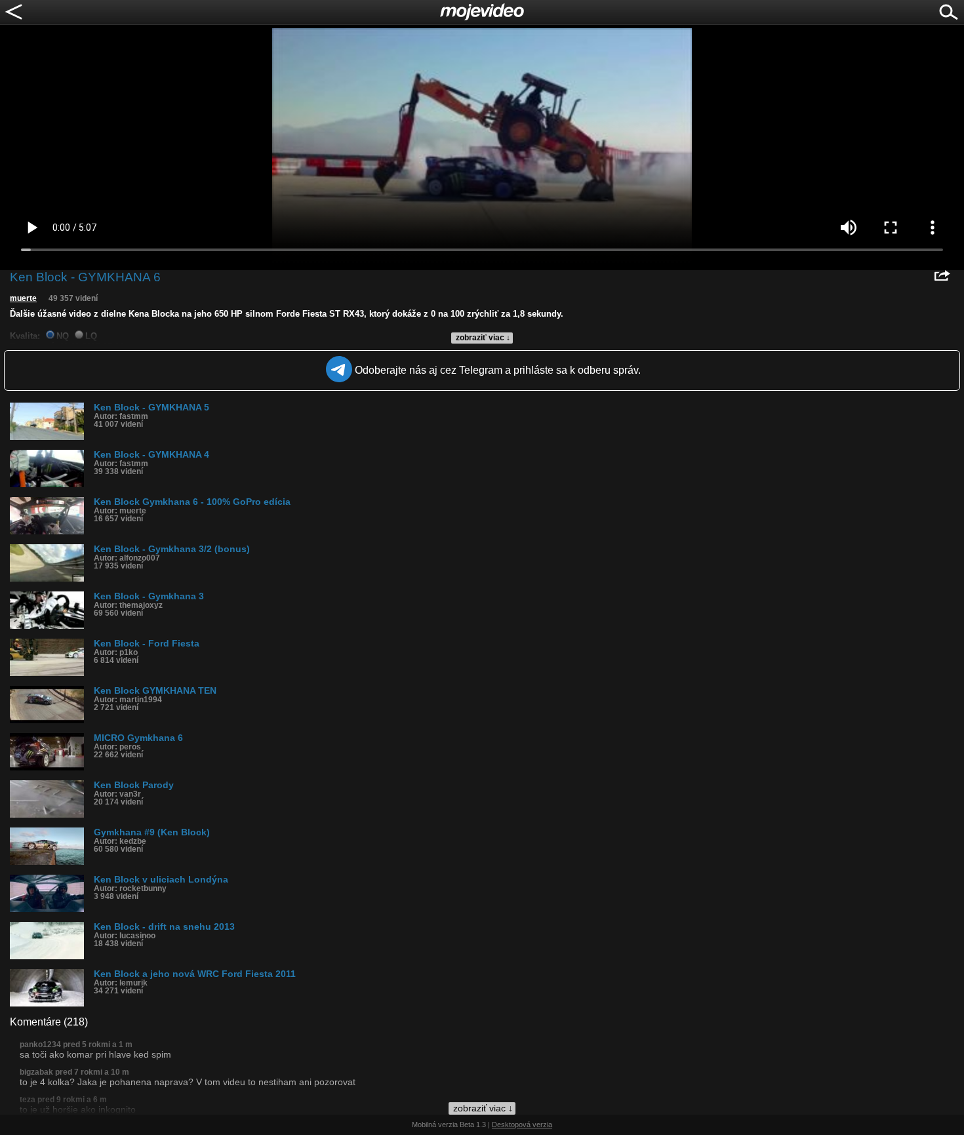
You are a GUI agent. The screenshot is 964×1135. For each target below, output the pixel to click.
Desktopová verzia (522, 1124)
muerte (23, 298)
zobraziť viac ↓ (483, 337)
